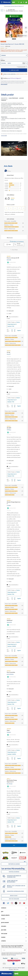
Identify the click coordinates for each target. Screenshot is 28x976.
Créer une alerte (15, 70)
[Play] (14, 148)
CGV (3, 967)
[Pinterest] (20, 903)
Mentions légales (21, 967)
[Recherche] (24, 2)
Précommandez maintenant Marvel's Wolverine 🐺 (14, 6)
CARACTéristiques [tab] (13, 98)
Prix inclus (22, 66)
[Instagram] (11, 903)
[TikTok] (16, 903)
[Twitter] (7, 903)
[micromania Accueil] (9, 2)
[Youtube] (24, 903)
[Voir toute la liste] (18, 2)
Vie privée (11, 969)
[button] (14, 55)
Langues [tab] (21, 98)
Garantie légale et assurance (11, 967)
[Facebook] (3, 903)
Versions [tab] (3, 100)
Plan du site (16, 969)
